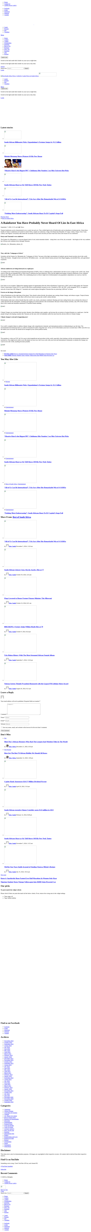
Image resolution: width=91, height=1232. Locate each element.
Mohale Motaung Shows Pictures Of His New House (23, 156)
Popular (6, 29)
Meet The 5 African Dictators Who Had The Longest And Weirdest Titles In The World (36, 742)
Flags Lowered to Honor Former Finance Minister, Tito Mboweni (28, 598)
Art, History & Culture (10, 1116)
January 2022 (8, 1089)
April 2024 (7, 1052)
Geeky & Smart (8, 1127)
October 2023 (8, 1062)
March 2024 (7, 1053)
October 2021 (8, 1092)
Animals (6, 1114)
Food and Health (9, 1125)
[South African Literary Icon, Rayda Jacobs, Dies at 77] (47, 558)
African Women (8, 1111)
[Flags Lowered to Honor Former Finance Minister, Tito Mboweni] (47, 586)
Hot (5, 30)
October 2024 (8, 1042)
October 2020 (8, 1100)
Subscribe (3, 1169)
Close (2, 1191)
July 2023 (7, 1066)
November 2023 (8, 1060)
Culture (6, 39)
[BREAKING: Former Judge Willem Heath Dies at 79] (47, 614)
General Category (9, 1129)
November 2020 (8, 1099)
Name (3, 717)
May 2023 (7, 1070)
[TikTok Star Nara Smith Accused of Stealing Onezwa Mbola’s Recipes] (47, 855)
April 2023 (7, 1071)
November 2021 (8, 1090)
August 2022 (8, 1079)
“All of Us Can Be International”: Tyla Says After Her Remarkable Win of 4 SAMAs (35, 199)
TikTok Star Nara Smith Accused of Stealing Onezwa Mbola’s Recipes (29, 867)
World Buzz (7, 1146)
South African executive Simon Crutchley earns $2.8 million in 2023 (29, 810)
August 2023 (8, 1065)
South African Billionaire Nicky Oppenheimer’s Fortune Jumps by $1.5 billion (32, 142)
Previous (3, 217)
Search (26, 68)
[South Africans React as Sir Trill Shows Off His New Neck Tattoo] (47, 177)
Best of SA (7, 46)
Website (3, 724)
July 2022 (7, 1081)
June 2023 (7, 1068)
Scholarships (7, 43)
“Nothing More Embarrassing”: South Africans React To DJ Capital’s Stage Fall (33, 213)
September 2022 (8, 1078)
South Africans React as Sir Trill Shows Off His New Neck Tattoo (27, 185)
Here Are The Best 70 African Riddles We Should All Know (25, 753)
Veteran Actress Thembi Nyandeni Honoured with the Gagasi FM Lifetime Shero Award (36, 684)
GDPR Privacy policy (10, 5)
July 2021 (7, 1094)
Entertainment (10, 407)
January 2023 (8, 1076)
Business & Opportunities (11, 1119)
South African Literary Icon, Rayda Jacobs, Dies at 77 (24, 570)
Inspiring (6, 44)
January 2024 (8, 1057)
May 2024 (7, 1050)
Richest (6, 54)
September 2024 (8, 1044)
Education (7, 1121)
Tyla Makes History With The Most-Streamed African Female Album (29, 655)
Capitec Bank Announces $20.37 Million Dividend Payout (25, 782)
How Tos (7, 49)
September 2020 (8, 1102)
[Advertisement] (45, 112)
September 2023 (8, 1063)
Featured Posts (8, 1124)
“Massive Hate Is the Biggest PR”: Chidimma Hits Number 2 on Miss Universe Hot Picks (36, 171)
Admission (7, 1109)
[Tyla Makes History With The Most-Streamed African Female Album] (47, 643)
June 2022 (7, 1082)
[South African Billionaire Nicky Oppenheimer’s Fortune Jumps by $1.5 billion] (47, 135)
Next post (3, 875)
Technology (7, 1145)
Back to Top (4, 1190)
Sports (6, 1143)
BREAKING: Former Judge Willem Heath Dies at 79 (23, 627)
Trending (6, 32)
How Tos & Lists (9, 1130)
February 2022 (8, 1087)
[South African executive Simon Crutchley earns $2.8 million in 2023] (47, 798)
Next (7, 217)
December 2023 (8, 1058)
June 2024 (7, 1049)
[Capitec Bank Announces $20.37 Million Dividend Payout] (47, 769)
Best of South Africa (11, 484)
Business (6, 48)
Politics (6, 1135)
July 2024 (7, 1047)
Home (6, 2)
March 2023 (7, 1073)
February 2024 (8, 1055)
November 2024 (8, 1041)
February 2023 (8, 1074)
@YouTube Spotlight (7, 1166)
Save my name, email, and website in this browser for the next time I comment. (25, 727)
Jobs (5, 52)
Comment (4, 714)
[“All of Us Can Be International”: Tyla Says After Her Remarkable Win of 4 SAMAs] (47, 192)
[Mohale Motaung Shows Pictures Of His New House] (47, 149)
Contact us (7, 4)
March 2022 (7, 1086)
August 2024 (8, 1045)
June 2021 (7, 1095)
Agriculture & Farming (10, 1112)
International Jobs (9, 1133)
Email (3, 720)
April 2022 (7, 1084)
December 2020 (8, 1097)
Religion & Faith (9, 1138)
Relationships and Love (11, 1137)
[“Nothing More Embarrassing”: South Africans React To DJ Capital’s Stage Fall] (47, 206)
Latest (6, 27)
